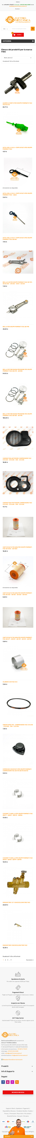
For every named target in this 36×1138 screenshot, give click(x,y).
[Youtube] (8, 1082)
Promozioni (13, 1113)
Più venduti (27, 1113)
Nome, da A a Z (18, 58)
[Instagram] (12, 1082)
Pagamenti (26, 1108)
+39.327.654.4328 (13, 1051)
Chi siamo (26, 1116)
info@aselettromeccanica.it (19, 1055)
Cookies (30, 1111)
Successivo (30, 960)
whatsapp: (22, 4)
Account (19, 1116)
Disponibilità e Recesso (9, 1111)
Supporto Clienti (10, 1108)
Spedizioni (19, 1108)
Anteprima (10, 105)
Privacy (6, 1113)
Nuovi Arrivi (20, 1113)
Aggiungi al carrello (4, 105)
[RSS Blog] (17, 1082)
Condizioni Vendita (22, 1111)
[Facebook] (3, 1082)
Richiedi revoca (18, 1092)
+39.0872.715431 (22, 1049)
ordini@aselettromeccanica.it (18, 6)
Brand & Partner (11, 1116)
